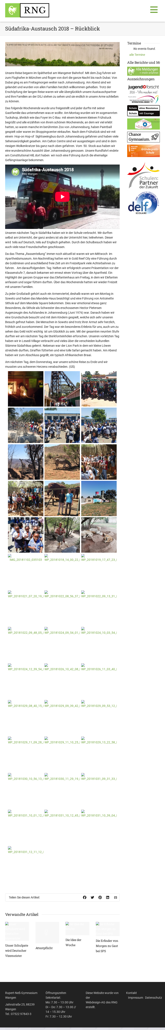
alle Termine (137, 54)
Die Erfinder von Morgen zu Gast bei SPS (107, 946)
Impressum (135, 997)
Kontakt (131, 993)
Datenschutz (153, 997)
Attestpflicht (44, 948)
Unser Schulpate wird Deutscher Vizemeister (16, 950)
